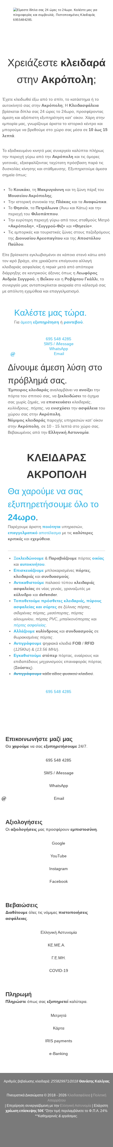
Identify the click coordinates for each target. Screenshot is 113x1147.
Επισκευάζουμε (29, 570)
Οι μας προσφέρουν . (52, 829)
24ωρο (22, 517)
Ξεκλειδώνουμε (29, 558)
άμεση (40, 322)
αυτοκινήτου (32, 564)
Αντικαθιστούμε (29, 582)
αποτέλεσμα (34, 532)
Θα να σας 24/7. (47, 746)
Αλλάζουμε (24, 631)
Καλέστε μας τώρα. (50, 312)
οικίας (98, 558)
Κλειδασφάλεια (79, 1095)
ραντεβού (73, 322)
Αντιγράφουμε (27, 643)
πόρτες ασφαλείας (30, 625)
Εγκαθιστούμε (27, 655)
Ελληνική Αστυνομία (75, 1106)
